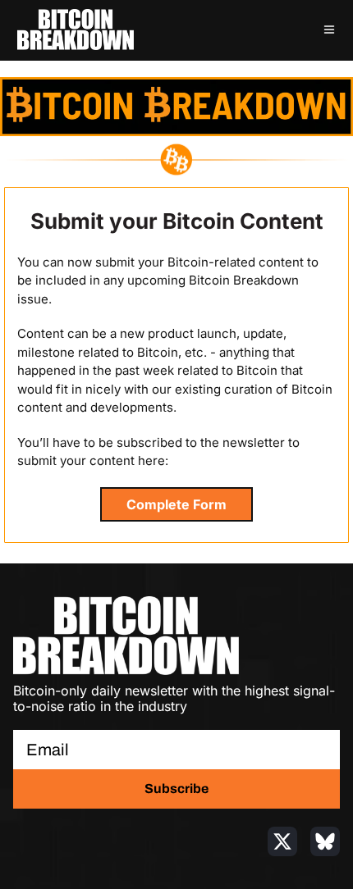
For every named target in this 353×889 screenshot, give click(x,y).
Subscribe (176, 789)
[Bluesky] (325, 841)
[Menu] (329, 29)
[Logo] (75, 29)
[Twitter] (282, 841)
